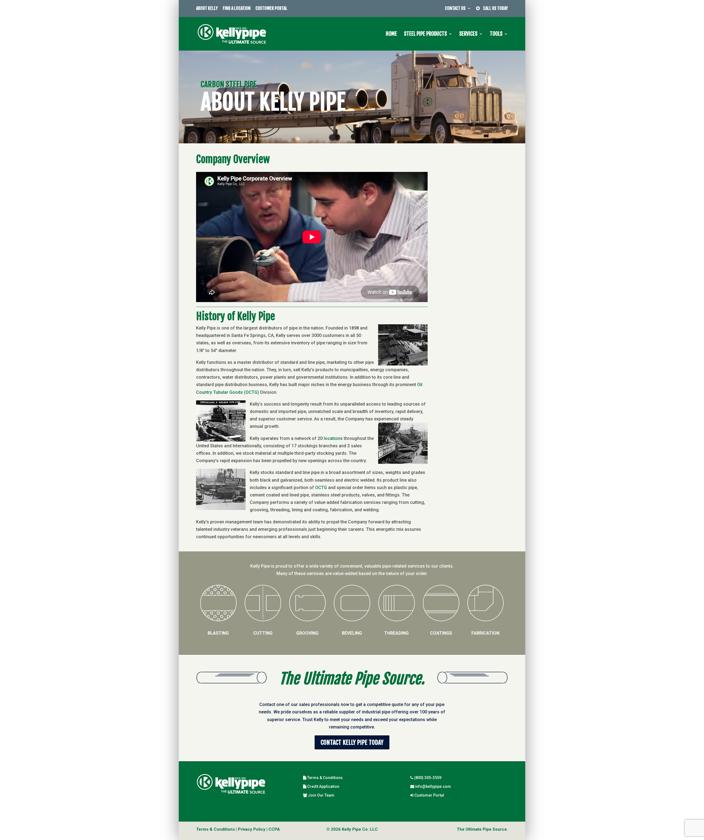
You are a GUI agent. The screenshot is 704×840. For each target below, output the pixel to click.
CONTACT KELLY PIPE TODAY (352, 742)
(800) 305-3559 (427, 777)
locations (333, 438)
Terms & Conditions (324, 777)
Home (391, 34)
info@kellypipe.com (432, 786)
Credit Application (322, 786)
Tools (496, 34)
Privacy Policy (251, 829)
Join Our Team (320, 795)
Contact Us (455, 8)
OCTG (321, 487)
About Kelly (207, 8)
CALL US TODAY (494, 8)
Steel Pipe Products (425, 34)
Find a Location (237, 8)
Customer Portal (271, 8)
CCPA (274, 829)
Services (468, 34)
